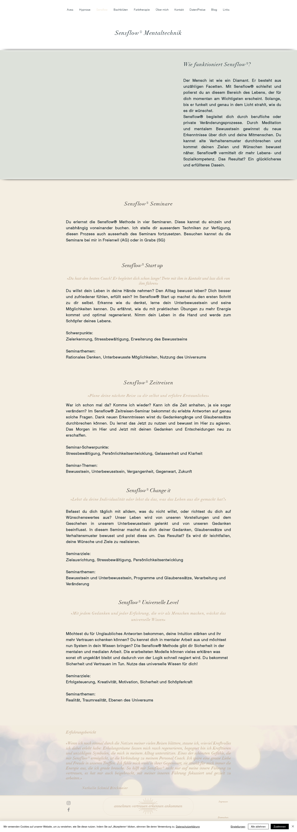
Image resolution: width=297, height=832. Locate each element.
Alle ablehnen (258, 826)
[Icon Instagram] (68, 803)
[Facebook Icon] (68, 809)
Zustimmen (280, 826)
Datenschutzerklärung (188, 826)
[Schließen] (293, 826)
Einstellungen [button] (238, 826)
